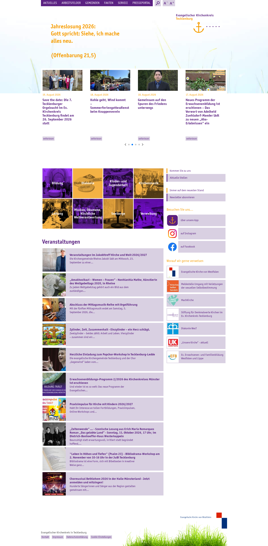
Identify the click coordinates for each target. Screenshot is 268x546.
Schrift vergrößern (172, 3)
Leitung (57, 213)
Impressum (57, 537)
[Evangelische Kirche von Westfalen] (204, 521)
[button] (125, 146)
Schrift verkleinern (166, 3)
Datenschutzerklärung (77, 537)
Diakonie (87, 183)
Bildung (57, 183)
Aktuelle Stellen (178, 177)
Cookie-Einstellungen (101, 537)
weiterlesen (48, 139)
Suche (158, 3)
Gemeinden (92, 3)
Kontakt (45, 537)
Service (123, 3)
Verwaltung (149, 213)
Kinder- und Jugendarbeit (118, 183)
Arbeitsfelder (71, 3)
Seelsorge (118, 213)
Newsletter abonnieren (182, 197)
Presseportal (141, 3)
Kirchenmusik (149, 183)
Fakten (108, 3)
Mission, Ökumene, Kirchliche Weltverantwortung (88, 213)
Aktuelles (50, 3)
